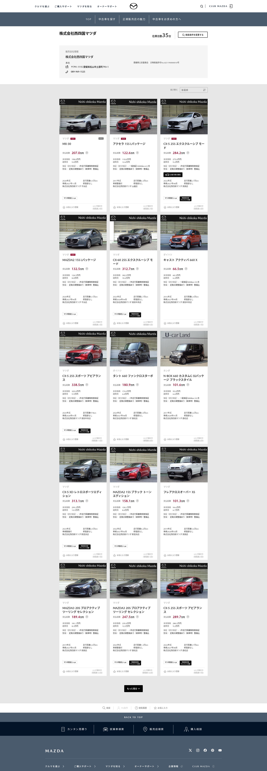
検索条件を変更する (194, 35)
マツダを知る (84, 6)
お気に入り (163, 708)
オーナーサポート (107, 6)
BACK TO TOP (133, 717)
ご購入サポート (63, 6)
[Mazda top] (133, 6)
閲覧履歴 (143, 708)
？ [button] (86, 152)
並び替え (174, 90)
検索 (108, 708)
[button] (69, 198)
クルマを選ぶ (42, 6)
